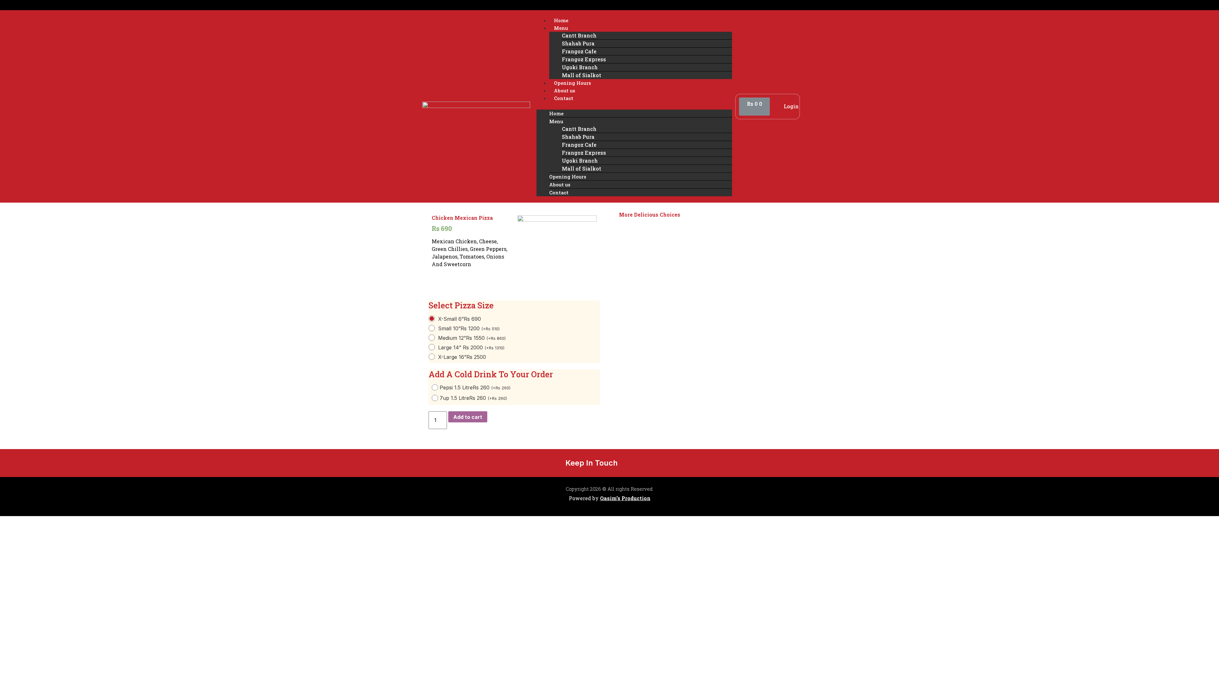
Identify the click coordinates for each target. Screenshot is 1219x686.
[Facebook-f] (630, 462)
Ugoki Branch (580, 67)
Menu (561, 28)
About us (564, 90)
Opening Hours (572, 83)
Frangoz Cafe (579, 51)
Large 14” (471, 347)
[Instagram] (650, 462)
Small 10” (469, 328)
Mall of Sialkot (581, 75)
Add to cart (467, 417)
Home (561, 20)
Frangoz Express (584, 59)
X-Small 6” (459, 318)
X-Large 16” (462, 357)
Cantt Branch (579, 35)
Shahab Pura (578, 43)
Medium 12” (472, 338)
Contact (563, 98)
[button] (634, 106)
